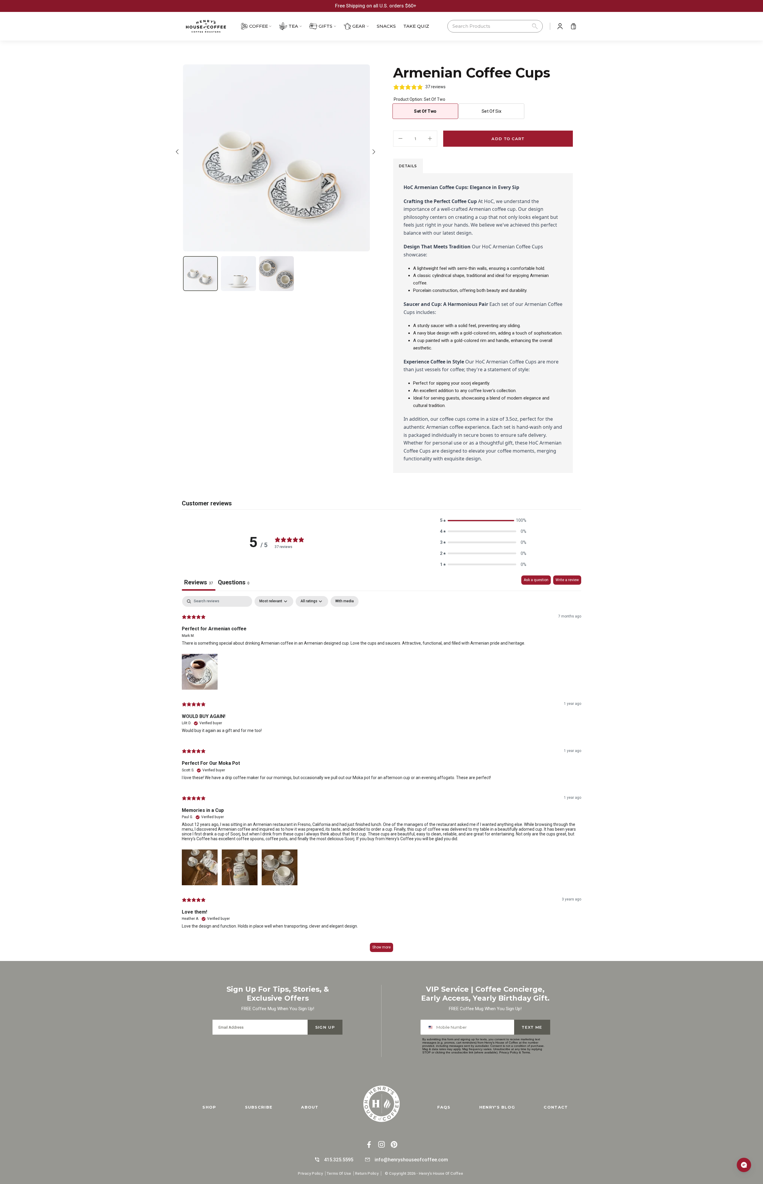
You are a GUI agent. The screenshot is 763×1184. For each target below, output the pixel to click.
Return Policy (367, 1173)
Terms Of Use (339, 1173)
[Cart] (573, 26)
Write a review (567, 580)
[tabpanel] (381, 777)
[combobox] (431, 1027)
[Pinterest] (394, 1145)
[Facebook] (369, 1145)
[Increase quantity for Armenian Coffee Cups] (430, 138)
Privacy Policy (508, 1052)
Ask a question (536, 580)
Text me (532, 1027)
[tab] (408, 166)
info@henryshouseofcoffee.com (411, 1160)
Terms (526, 1052)
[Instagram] (381, 1145)
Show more (381, 947)
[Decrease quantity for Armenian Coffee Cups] (400, 138)
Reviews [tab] (198, 582)
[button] (495, 26)
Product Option (419, 99)
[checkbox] (345, 601)
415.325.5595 (338, 1160)
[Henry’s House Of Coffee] (211, 26)
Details (408, 166)
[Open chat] (744, 1165)
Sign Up (325, 1027)
